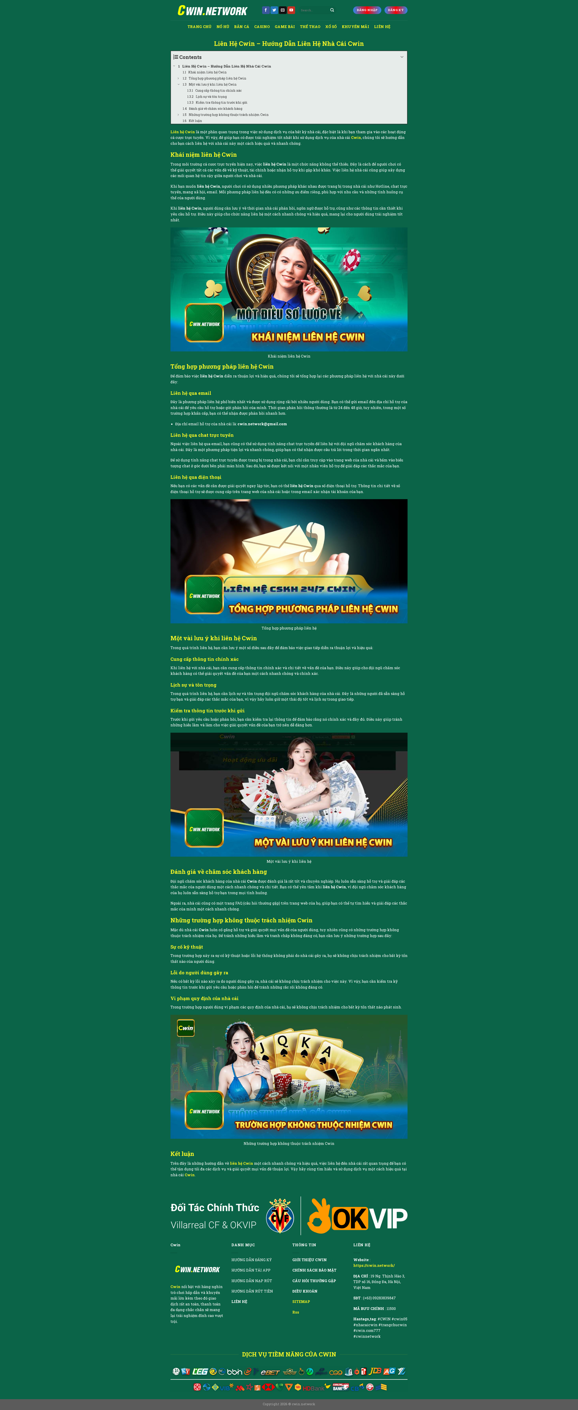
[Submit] (332, 10)
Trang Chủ (200, 26)
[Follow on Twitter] (274, 10)
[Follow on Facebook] (266, 10)
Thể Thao (310, 26)
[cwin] (212, 10)
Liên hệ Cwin (182, 131)
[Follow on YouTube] (291, 10)
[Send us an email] (283, 10)
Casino (262, 26)
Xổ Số (331, 26)
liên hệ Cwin (241, 1163)
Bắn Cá (241, 26)
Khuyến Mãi (355, 26)
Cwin (356, 137)
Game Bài (285, 26)
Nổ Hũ (223, 26)
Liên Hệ (382, 26)
